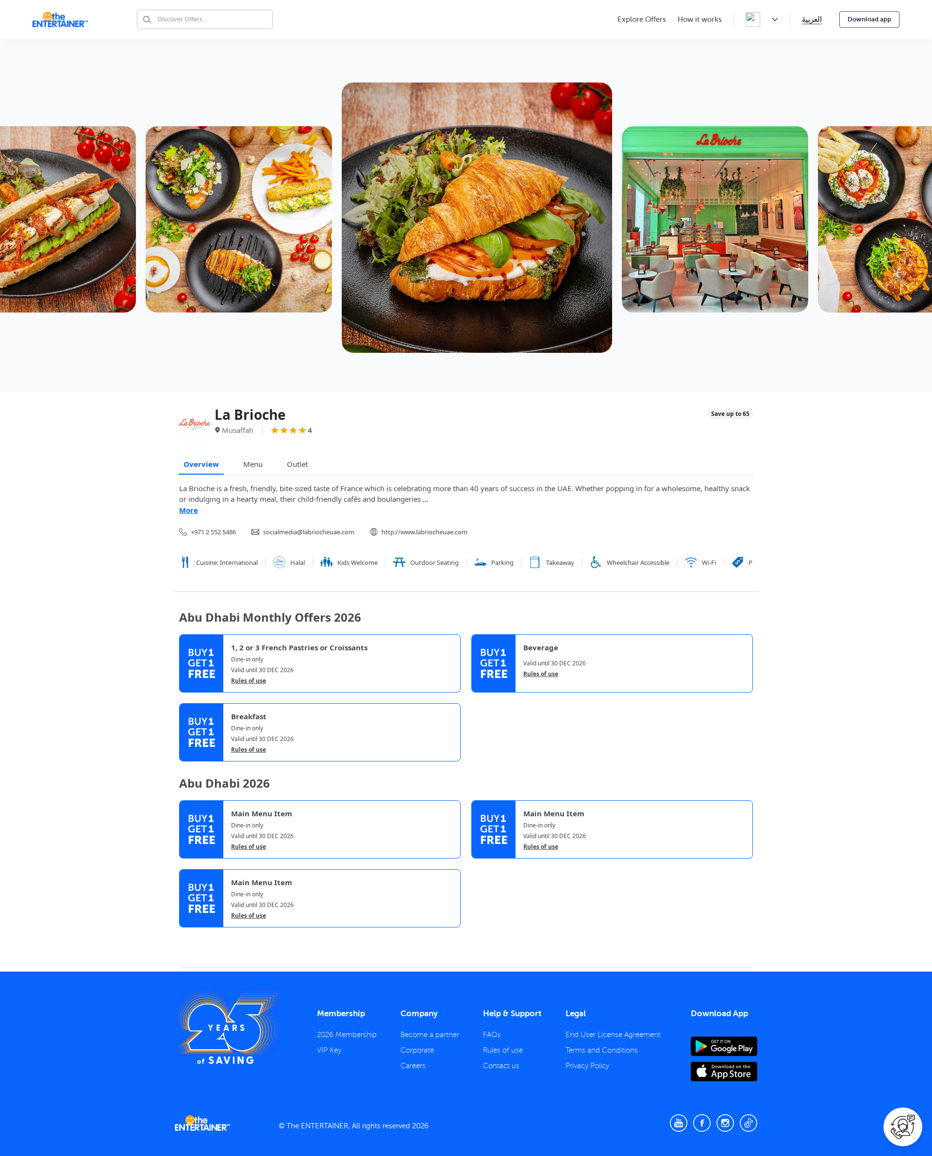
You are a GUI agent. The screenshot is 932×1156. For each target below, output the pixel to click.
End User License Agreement (613, 1035)
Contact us (501, 1066)
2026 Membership (347, 1035)
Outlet (297, 464)
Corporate (417, 1050)
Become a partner (429, 1035)
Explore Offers (641, 19)
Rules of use (248, 680)
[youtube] (678, 1123)
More (188, 510)
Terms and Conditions (602, 1050)
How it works (700, 19)
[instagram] (725, 1123)
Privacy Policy (587, 1066)
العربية (812, 19)
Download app (869, 19)
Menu (253, 464)
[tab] (186, 936)
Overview (201, 464)
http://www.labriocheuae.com (424, 532)
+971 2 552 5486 (213, 532)
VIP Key (329, 1050)
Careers (413, 1066)
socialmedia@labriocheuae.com (308, 532)
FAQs (492, 1035)
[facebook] (702, 1123)
